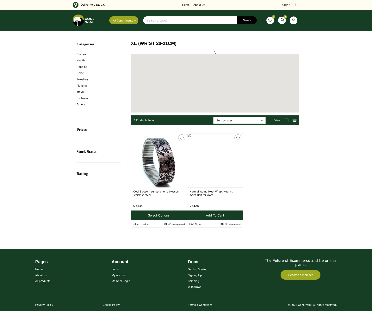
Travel (80, 91)
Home (185, 4)
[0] (270, 20)
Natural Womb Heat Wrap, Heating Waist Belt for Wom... (211, 193)
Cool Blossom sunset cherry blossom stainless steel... (156, 193)
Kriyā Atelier (195, 224)
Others (81, 104)
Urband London (140, 224)
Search (247, 20)
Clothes (81, 54)
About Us (199, 4)
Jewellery (83, 79)
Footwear (82, 98)
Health (81, 60)
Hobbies (82, 66)
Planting (82, 85)
